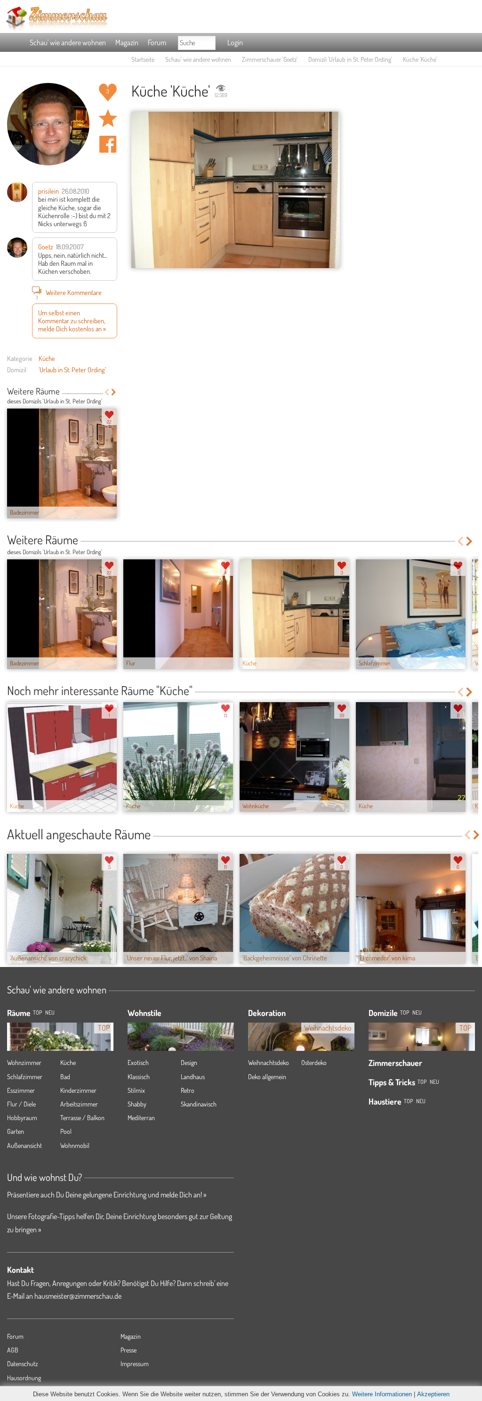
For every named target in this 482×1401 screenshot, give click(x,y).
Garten (15, 1131)
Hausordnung (24, 1378)
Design (189, 1062)
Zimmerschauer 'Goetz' (269, 59)
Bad (65, 1077)
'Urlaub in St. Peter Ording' (72, 369)
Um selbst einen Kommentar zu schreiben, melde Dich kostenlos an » (72, 320)
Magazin (126, 42)
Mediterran (141, 1118)
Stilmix (136, 1090)
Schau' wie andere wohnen (68, 42)
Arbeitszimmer (79, 1104)
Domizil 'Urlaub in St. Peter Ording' (350, 59)
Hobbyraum (22, 1118)
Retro (187, 1090)
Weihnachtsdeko (268, 1062)
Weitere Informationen (382, 1394)
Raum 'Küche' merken (107, 118)
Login (235, 42)
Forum (157, 42)
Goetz (45, 246)
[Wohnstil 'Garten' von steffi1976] (181, 1044)
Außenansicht (24, 1145)
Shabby (137, 1104)
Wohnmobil (74, 1145)
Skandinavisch (199, 1104)
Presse (128, 1350)
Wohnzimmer (24, 1062)
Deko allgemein (267, 1077)
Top (404, 1012)
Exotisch (138, 1062)
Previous (106, 392)
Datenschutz (22, 1364)
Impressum (134, 1364)
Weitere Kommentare (69, 293)
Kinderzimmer (78, 1090)
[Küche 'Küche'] (235, 190)
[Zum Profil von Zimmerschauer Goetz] (48, 124)
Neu (417, 1012)
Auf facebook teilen (107, 144)
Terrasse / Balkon (82, 1118)
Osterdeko (314, 1062)
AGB (12, 1350)
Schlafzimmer (24, 1077)
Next (113, 392)
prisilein (48, 191)
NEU (50, 1012)
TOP (37, 1012)
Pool (66, 1131)
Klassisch (139, 1077)
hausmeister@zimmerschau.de (77, 1296)
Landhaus (193, 1077)
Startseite (142, 59)
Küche (47, 358)
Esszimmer (21, 1090)
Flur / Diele (21, 1104)
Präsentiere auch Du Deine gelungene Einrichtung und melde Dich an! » (106, 1194)
